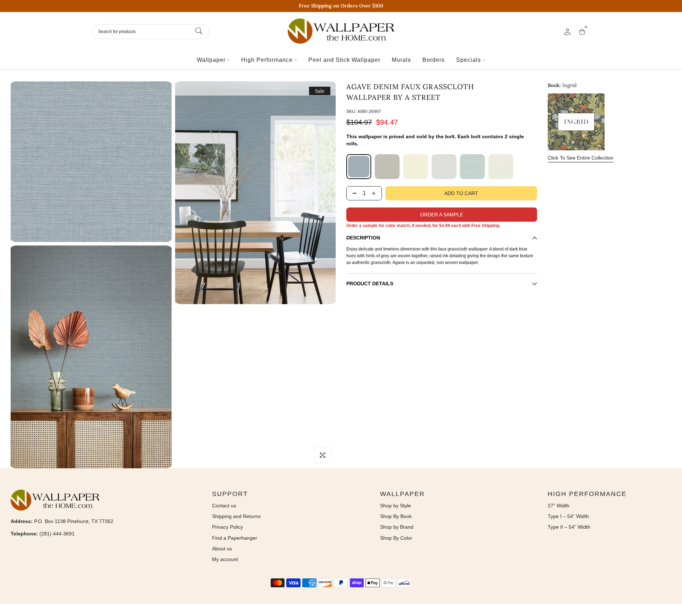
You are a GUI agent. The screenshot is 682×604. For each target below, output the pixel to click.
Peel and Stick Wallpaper (344, 60)
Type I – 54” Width (568, 516)
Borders (433, 60)
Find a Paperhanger (234, 538)
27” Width (558, 505)
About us (222, 548)
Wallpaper (211, 60)
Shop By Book (396, 516)
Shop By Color (396, 538)
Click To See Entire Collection (580, 158)
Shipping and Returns (236, 516)
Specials (468, 60)
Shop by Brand (396, 527)
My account (225, 559)
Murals (401, 60)
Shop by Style (395, 505)
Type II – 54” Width (569, 527)
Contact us (224, 505)
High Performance (267, 60)
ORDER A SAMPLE (441, 214)
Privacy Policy (227, 527)
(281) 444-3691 (57, 533)
